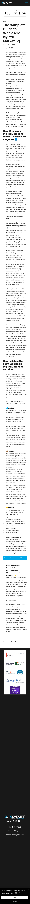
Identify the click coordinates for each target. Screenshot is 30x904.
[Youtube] (11, 821)
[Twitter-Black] (24, 13)
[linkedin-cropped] (8, 821)
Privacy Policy (8, 834)
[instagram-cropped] (16, 821)
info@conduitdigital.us (14, 831)
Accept (14, 897)
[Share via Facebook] (4, 641)
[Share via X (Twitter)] (7, 641)
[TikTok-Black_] (10, 13)
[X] (19, 821)
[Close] (28, 890)
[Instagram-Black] (15, 13)
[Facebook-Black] (19, 13)
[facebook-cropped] (13, 821)
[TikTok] (22, 821)
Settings (14, 901)
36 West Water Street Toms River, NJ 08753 (15, 827)
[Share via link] (15, 641)
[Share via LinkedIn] (11, 641)
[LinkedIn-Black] (6, 13)
